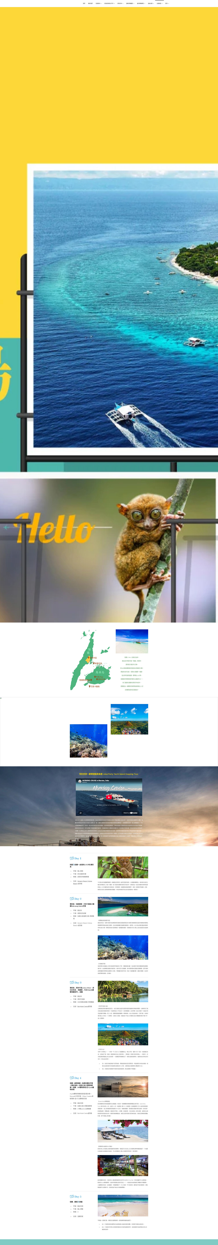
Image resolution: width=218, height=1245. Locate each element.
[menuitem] (84, 3)
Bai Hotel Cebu (82, 1006)
